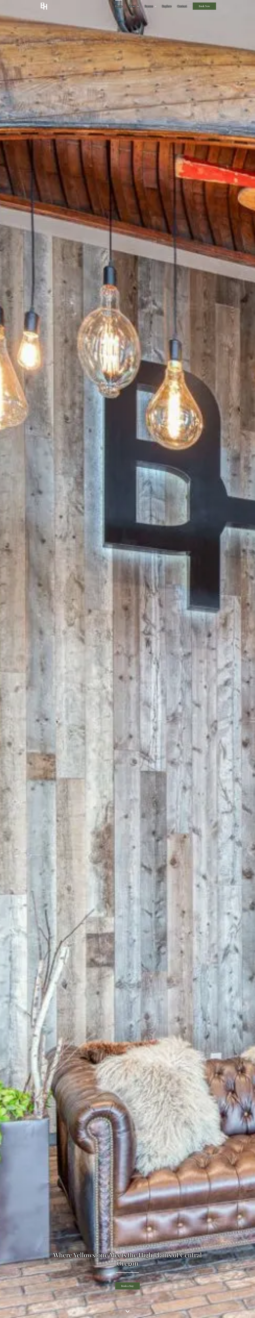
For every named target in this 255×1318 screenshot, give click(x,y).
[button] (137, 6)
